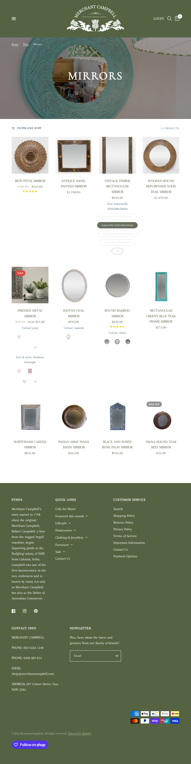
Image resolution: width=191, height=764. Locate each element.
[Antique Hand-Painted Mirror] (73, 155)
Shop (26, 44)
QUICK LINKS (65, 499)
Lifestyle (61, 523)
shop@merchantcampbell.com (33, 674)
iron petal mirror (30, 181)
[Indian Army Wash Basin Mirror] (73, 416)
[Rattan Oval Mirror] (73, 285)
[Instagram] (28, 611)
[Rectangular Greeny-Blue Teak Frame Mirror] (161, 285)
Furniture (62, 545)
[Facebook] (17, 611)
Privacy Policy (122, 529)
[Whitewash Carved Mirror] (30, 416)
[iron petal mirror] (30, 155)
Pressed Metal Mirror (30, 313)
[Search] (169, 18)
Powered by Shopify (79, 733)
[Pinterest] (39, 611)
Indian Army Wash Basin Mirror (73, 445)
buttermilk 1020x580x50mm (117, 224)
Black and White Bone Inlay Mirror (117, 445)
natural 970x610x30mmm (117, 215)
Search (118, 509)
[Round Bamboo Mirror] (117, 285)
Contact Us (62, 558)
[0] (176, 18)
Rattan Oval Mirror (73, 313)
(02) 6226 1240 (34, 647)
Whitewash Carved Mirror (30, 445)
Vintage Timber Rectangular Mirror (117, 186)
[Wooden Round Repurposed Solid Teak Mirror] (161, 155)
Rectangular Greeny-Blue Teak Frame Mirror (161, 316)
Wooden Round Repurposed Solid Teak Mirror (161, 186)
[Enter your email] (116, 656)
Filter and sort (29, 128)
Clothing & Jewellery (69, 537)
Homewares (63, 530)
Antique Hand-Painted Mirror (73, 184)
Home (15, 44)
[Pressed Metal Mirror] (30, 285)
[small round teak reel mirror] (161, 416)
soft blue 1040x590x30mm (117, 233)
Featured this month (69, 516)
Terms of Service (125, 536)
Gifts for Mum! (65, 509)
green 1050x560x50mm (117, 241)
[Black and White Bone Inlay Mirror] (117, 416)
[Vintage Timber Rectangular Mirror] (117, 155)
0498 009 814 (33, 658)
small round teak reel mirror (161, 445)
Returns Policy (123, 522)
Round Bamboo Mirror (117, 313)
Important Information (129, 542)
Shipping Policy (124, 515)
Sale (58, 552)
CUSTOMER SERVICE (129, 499)
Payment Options (125, 556)
